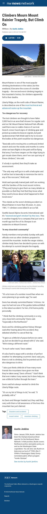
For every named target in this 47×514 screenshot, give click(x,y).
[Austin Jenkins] (7, 432)
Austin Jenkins (17, 29)
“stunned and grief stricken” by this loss (22, 216)
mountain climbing (31, 416)
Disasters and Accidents (17, 411)
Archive (7, 501)
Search (6, 496)
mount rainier (14, 416)
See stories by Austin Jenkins (26, 461)
